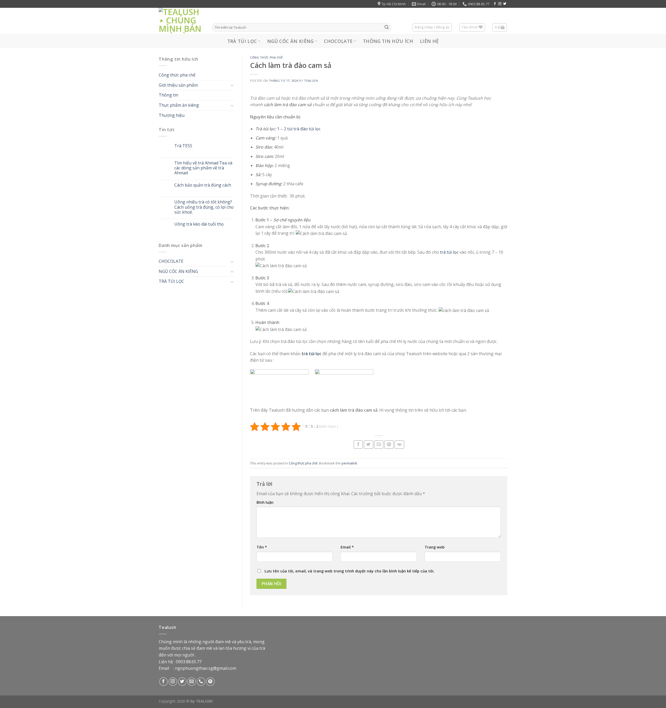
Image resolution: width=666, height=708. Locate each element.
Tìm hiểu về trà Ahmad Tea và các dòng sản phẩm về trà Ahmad (203, 168)
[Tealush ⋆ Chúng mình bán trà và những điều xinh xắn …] (181, 21)
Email (347, 547)
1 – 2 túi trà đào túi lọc (299, 129)
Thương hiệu (171, 115)
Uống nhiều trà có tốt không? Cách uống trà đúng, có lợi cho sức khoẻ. (204, 207)
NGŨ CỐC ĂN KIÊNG (290, 41)
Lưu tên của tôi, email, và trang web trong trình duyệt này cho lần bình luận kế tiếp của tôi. (349, 571)
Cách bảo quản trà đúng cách (202, 185)
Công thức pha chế (177, 75)
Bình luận (265, 502)
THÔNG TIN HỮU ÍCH (388, 41)
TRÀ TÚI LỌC (242, 41)
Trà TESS (183, 146)
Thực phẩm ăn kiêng (179, 105)
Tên (262, 547)
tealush (311, 80)
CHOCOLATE (338, 41)
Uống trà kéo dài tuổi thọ (199, 224)
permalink (349, 463)
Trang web (435, 547)
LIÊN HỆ (429, 41)
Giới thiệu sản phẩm (178, 85)
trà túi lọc (448, 252)
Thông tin (168, 95)
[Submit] (386, 27)
